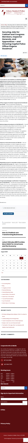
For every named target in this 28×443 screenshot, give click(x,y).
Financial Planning (6, 290)
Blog (6, 24)
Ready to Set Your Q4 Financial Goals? (11, 323)
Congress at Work (6, 288)
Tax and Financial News (7, 298)
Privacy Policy (4, 427)
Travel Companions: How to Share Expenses (12, 320)
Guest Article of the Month (8, 294)
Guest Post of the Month (8, 296)
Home (2, 24)
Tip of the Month (6, 301)
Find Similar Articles (9, 208)
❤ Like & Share (8, 213)
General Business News (7, 292)
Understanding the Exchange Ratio (10, 318)
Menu (26, 18)
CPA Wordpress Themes (9, 438)
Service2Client (7, 222)
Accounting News (6, 283)
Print (25, 52)
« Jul (2, 272)
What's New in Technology (8, 303)
